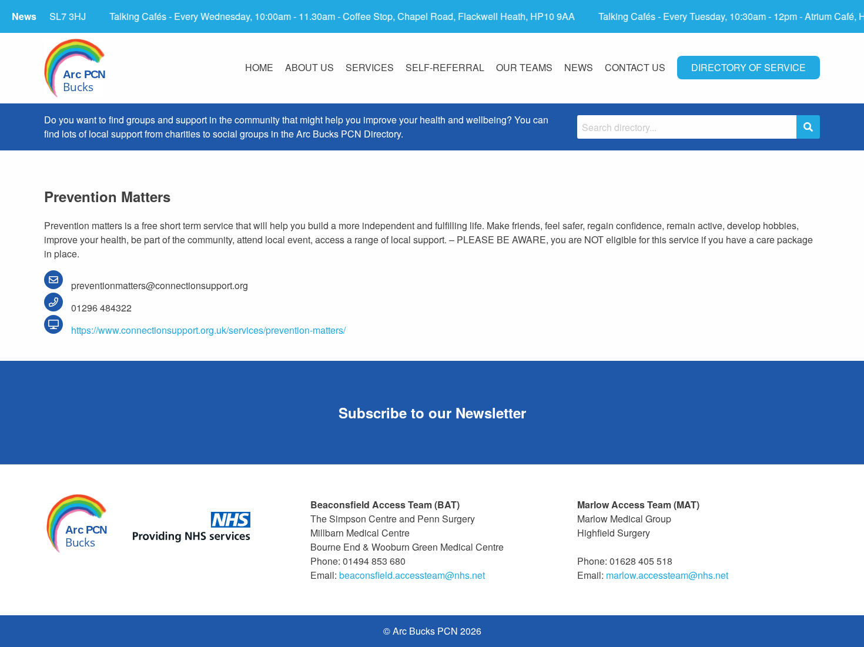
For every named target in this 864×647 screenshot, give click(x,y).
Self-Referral (445, 67)
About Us (309, 67)
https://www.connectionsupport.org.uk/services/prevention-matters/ (207, 330)
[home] (74, 68)
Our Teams (524, 67)
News (578, 67)
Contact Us (635, 67)
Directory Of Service (748, 67)
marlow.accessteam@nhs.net (667, 575)
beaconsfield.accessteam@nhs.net (412, 575)
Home (259, 67)
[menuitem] (259, 68)
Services (370, 67)
